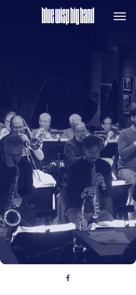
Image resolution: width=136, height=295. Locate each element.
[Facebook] (68, 277)
